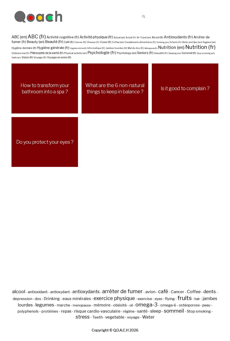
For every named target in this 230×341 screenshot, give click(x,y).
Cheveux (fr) (93, 42)
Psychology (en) (126, 53)
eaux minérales (77, 298)
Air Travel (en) (144, 37)
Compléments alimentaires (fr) (140, 42)
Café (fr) (69, 42)
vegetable (114, 317)
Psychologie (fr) (102, 52)
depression (22, 299)
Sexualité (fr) (161, 53)
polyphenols (28, 311)
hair (197, 299)
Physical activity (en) (75, 53)
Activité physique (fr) (96, 37)
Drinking (52, 298)
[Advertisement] (115, 236)
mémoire (102, 305)
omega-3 (146, 304)
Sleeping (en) (174, 53)
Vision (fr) (27, 57)
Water (148, 317)
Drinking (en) (163, 42)
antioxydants (86, 291)
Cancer (177, 291)
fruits (184, 297)
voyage (133, 317)
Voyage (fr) (40, 57)
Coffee (194, 291)
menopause (82, 305)
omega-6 (168, 305)
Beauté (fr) (54, 42)
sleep (155, 311)
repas (66, 311)
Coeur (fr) (105, 42)
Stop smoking (199, 311)
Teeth (97, 317)
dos (38, 299)
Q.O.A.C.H (121, 330)
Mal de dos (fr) (136, 48)
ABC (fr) (37, 37)
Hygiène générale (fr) (53, 48)
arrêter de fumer (122, 291)
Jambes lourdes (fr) (116, 48)
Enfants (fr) (175, 42)
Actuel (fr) (131, 37)
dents (209, 291)
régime (128, 311)
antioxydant (60, 292)
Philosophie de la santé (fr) (46, 53)
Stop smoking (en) (206, 53)
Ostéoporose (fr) (20, 53)
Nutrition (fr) (200, 47)
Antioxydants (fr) (178, 37)
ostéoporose (189, 305)
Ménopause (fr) (150, 48)
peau (206, 305)
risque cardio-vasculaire (97, 311)
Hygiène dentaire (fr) (24, 48)
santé (142, 311)
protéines (49, 311)
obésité (120, 305)
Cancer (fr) (80, 42)
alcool (18, 291)
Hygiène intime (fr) (78, 48)
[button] (144, 17)
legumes (44, 305)
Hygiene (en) (209, 42)
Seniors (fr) (145, 53)
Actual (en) (119, 37)
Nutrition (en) (171, 47)
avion (150, 291)
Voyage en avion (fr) (59, 57)
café (163, 291)
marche (63, 305)
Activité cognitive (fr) (63, 37)
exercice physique (114, 298)
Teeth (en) (16, 57)
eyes (158, 299)
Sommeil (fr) (189, 53)
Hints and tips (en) (192, 42)
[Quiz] (38, 17)
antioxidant (38, 292)
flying (170, 298)
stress (83, 317)
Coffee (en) (118, 42)
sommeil (174, 311)
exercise (145, 299)
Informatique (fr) (96, 48)
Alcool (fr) (157, 37)
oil (131, 305)
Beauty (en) (35, 42)
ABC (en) (19, 37)
